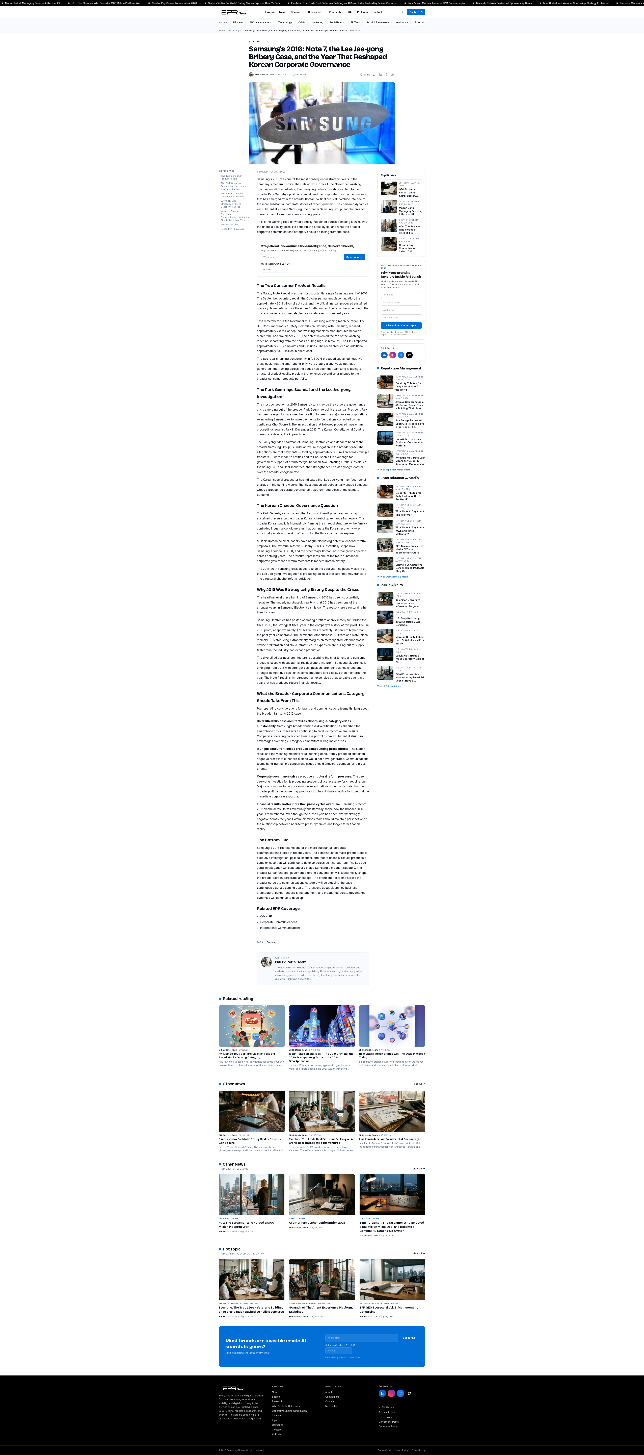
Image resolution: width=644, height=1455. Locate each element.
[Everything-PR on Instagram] (392, 355)
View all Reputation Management (393, 469)
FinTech (355, 22)
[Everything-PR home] (242, 1388)
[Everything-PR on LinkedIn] (384, 355)
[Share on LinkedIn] (380, 74)
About (328, 1392)
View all (417, 1168)
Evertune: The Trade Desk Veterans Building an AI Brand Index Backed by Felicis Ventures (281, 3)
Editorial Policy (387, 1412)
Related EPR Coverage (232, 228)
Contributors (332, 1396)
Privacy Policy (401, 1450)
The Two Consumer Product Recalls (231, 177)
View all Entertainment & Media (392, 576)
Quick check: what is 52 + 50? (340, 1345)
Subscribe (354, 257)
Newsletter (331, 1406)
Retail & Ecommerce (377, 22)
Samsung (271, 942)
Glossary (277, 1429)
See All (418, 1083)
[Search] (402, 12)
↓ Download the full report (401, 325)
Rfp (350, 12)
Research (335, 12)
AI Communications (261, 22)
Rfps (274, 1420)
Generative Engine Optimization (289, 1410)
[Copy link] (392, 74)
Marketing (317, 22)
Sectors (295, 12)
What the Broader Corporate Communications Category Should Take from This (235, 215)
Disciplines (314, 12)
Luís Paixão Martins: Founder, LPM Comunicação (374, 3)
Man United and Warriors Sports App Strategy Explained (513, 3)
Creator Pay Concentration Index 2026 (112, 3)
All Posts (276, 1434)
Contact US (416, 12)
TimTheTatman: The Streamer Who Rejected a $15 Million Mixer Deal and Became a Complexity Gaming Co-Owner (392, 1227)
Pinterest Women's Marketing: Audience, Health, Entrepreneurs (595, 3)
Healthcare (401, 22)
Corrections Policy (389, 1421)
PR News (238, 22)
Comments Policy (388, 1426)
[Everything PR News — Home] (233, 12)
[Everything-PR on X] (409, 355)
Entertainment (423, 22)
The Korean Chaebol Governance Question (232, 195)
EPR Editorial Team (228, 1231)
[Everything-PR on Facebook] (401, 355)
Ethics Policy (385, 1417)
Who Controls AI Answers (286, 1406)
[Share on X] (374, 74)
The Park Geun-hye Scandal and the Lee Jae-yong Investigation (234, 186)
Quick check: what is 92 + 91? (275, 264)
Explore (270, 12)
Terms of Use (384, 1450)
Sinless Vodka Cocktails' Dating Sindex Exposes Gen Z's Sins (182, 3)
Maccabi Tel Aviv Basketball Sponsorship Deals (442, 3)
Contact (377, 12)
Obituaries (277, 1424)
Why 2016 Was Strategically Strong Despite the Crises (231, 203)
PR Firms (362, 12)
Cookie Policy (418, 1450)
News (282, 12)
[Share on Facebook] (386, 74)
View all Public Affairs (388, 686)
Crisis (301, 22)
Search (276, 1396)
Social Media (337, 22)
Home (222, 30)
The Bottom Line (229, 224)
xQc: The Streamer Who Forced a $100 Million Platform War (43, 3)
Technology (285, 22)
